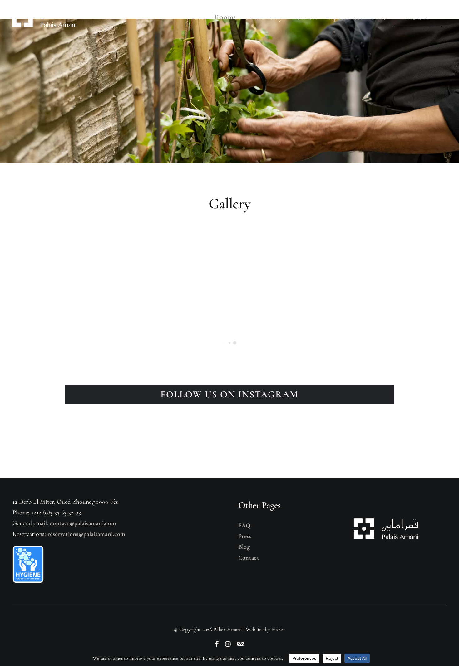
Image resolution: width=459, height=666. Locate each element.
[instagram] (228, 644)
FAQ (244, 525)
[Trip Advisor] (240, 644)
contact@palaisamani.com (83, 523)
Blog (244, 547)
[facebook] (217, 644)
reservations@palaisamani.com (86, 534)
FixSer (278, 629)
